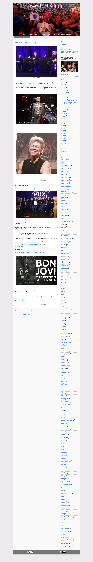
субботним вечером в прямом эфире (69, 411)
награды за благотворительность (68, 341)
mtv (62, 525)
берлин (62, 198)
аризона (63, 194)
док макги (63, 245)
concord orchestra (65, 505)
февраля (66, 108)
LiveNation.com (53, 296)
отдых (62, 354)
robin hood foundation (65, 531)
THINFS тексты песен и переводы (68, 545)
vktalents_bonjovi (64, 546)
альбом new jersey (65, 179)
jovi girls (63, 519)
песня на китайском (65, 365)
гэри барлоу (63, 230)
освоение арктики (65, 351)
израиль (63, 270)
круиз (62, 306)
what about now (64, 548)
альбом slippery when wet (66, 180)
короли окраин (64, 302)
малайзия (63, 323)
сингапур (63, 399)
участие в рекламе (65, 453)
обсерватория (64, 350)
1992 (64, 140)
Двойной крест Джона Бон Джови (25, 42)
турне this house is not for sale (67, 441)
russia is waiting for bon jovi (66, 539)
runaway (63, 534)
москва (62, 329)
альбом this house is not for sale (67, 185)
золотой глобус (64, 268)
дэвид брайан (64, 258)
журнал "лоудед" (64, 262)
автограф (63, 160)
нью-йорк (63, 345)
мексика (63, 324)
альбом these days (65, 183)
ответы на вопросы (65, 353)
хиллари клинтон (64, 469)
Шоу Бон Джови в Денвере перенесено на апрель (30, 252)
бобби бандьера (64, 204)
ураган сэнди (64, 452)
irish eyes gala (64, 511)
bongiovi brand (64, 499)
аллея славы (64, 169)
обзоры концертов (65, 348)
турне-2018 (63, 447)
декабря (65, 89)
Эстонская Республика (66, 484)
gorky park (63, 510)
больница (63, 206)
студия (62, 410)
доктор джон (63, 247)
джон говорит (64, 242)
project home (64, 529)
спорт (62, 405)
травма (62, 431)
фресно (63, 466)
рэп (62, 389)
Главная (17, 37)
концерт (63, 297)
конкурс (63, 295)
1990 (64, 141)
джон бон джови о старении (67, 239)
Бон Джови (22, 300)
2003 (64, 126)
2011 (64, 120)
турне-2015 (63, 443)
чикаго (62, 476)
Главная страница (36, 310)
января (65, 109)
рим (62, 383)
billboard (63, 495)
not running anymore (65, 528)
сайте (31, 296)
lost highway (63, 522)
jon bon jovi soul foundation (66, 517)
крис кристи (63, 305)
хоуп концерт (64, 473)
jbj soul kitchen (64, 516)
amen (62, 490)
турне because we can (65, 435)
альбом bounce (64, 172)
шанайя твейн (64, 478)
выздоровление (64, 223)
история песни (64, 280)
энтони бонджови (65, 481)
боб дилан (63, 203)
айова (62, 162)
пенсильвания (64, 362)
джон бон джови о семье (66, 238)
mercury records (64, 523)
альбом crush (64, 174)
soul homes (63, 540)
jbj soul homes (64, 514)
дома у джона (64, 251)
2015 (64, 113)
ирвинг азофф (64, 274)
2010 (64, 121)
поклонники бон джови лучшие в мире (69, 369)
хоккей (62, 472)
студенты (63, 408)
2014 (64, 115)
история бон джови (65, 277)
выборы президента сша (66, 221)
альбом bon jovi (64, 171)
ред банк (63, 378)
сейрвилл (63, 395)
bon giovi (63, 496)
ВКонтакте (63, 46)
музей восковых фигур (66, 333)
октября (65, 90)
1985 (64, 146)
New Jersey (63, 526)
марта (65, 99)
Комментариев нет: (34, 180)
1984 (64, 148)
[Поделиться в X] (43, 180)
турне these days (64, 440)
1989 (64, 143)
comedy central (64, 504)
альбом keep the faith (65, 177)
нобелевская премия (65, 342)
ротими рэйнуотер (65, 387)
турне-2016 (63, 444)
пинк (62, 366)
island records (64, 513)
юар (62, 485)
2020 (64, 82)
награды (63, 339)
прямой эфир (64, 375)
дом (62, 250)
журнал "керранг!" (65, 261)
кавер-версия (64, 283)
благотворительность (65, 201)
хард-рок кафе (64, 467)
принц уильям (64, 372)
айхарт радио (64, 163)
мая (65, 95)
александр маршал (65, 166)
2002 (64, 128)
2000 (64, 130)
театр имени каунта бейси (66, 420)
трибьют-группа (64, 432)
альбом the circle (64, 182)
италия (62, 282)
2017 (64, 87)
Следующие (18, 310)
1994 (64, 136)
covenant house (64, 507)
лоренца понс (64, 312)
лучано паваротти (65, 317)
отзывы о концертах (65, 357)
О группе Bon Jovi (25, 37)
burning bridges (64, 501)
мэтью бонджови (64, 336)
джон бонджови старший (66, 241)
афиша (62, 195)
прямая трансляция (65, 373)
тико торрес (63, 426)
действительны (33, 294)
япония (62, 488)
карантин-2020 (64, 288)
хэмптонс (63, 475)
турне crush (63, 437)
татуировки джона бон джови (67, 419)
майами (63, 320)
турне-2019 (63, 449)
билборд (63, 200)
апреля (65, 97)
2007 (64, 125)
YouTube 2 (63, 44)
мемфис (63, 326)
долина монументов (65, 248)
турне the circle (64, 438)
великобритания (64, 215)
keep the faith (64, 520)
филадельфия (64, 458)
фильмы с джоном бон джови (67, 460)
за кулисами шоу (64, 265)
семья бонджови (64, 398)
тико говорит (64, 425)
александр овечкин (65, 168)
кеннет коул (63, 289)
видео (62, 218)
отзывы (62, 356)
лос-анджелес (64, 314)
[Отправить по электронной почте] (40, 180)
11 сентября (63, 157)
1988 (64, 145)
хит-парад (63, 470)
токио (62, 428)
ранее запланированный (52, 288)
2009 (64, 123)
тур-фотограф (64, 434)
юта (62, 487)
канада (62, 286)
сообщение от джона (65, 404)
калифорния (64, 285)
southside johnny (64, 542)
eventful (63, 508)
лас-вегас (63, 308)
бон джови (63, 207)
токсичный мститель (65, 429)
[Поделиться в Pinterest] (45, 180)
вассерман (63, 212)
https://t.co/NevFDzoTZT (43, 233)
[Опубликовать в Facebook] (44, 180)
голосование (64, 229)
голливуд (63, 227)
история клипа (64, 279)
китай (62, 292)
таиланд (63, 417)
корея (62, 300)
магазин (63, 318)
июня (65, 94)
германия (63, 226)
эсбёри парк (63, 482)
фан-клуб (63, 455)
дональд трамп (64, 253)
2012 (64, 118)
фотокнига (63, 464)
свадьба (63, 393)
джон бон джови (21, 181)
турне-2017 (30, 181)
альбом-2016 (64, 188)
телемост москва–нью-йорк (67, 422)
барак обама (64, 197)
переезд (63, 363)
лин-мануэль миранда (66, 309)
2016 (64, 111)
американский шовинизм (66, 192)
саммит (62, 390)
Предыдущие (54, 310)
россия (62, 386)
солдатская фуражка (65, 402)
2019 (64, 84)
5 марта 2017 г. (35, 234)
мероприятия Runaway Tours (25, 82)
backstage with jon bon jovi (66, 493)
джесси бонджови (65, 232)
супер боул (63, 414)
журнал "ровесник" (65, 264)
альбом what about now (66, 186)
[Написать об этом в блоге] (41, 180)
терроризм (63, 423)
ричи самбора (64, 384)
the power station (64, 543)
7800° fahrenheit (64, 159)
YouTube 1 (63, 43)
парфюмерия (64, 360)
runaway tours (36, 181)
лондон (62, 311)
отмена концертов (65, 359)
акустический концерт (65, 165)
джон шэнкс (63, 244)
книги (62, 294)
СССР (62, 407)
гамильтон (63, 224)
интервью (63, 273)
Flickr (62, 41)
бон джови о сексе (65, 209)
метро (62, 327)
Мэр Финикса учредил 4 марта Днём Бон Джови (30, 188)
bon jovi (62, 498)
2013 (64, 116)
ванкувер (63, 210)
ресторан (63, 381)
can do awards (64, 502)
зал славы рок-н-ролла (66, 267)
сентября (66, 92)
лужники (63, 315)
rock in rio (63, 532)
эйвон (62, 479)
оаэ (62, 347)
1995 (64, 135)
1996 (64, 133)
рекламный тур (64, 380)
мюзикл (62, 338)
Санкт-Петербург (64, 392)
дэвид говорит (64, 259)
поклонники (63, 368)
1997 (64, 131)
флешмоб (63, 463)
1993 (64, 138)
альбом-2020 (64, 189)
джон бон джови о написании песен (68, 236)
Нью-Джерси (64, 344)
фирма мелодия (64, 461)
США (62, 416)
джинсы (63, 233)
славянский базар (65, 401)
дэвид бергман (64, 256)
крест (26, 181)
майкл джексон (64, 321)
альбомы (63, 191)
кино (62, 291)
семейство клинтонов (65, 396)
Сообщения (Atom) (26, 314)
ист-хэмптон (63, 276)
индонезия (63, 271)
